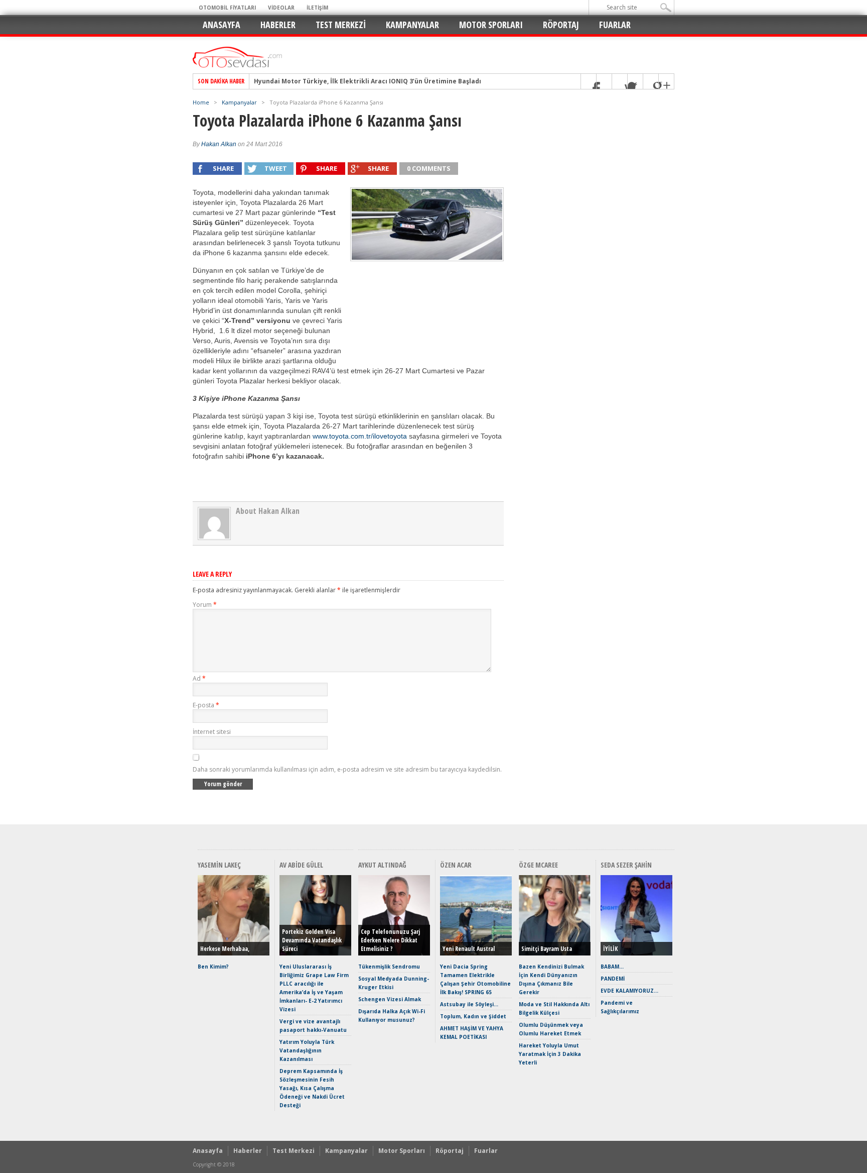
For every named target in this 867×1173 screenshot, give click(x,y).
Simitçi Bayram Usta (546, 948)
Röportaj (561, 25)
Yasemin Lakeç (219, 865)
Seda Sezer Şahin (626, 865)
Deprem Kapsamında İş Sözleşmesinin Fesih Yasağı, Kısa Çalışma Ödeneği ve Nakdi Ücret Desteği (312, 1088)
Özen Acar (456, 865)
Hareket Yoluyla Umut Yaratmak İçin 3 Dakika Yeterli (550, 1054)
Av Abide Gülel (301, 865)
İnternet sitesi (212, 731)
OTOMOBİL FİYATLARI (227, 7)
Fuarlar (615, 25)
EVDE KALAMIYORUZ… (629, 990)
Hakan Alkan (218, 144)
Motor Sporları (491, 25)
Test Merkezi (341, 25)
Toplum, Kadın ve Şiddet (473, 1016)
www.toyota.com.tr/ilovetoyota (360, 436)
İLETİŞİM (317, 7)
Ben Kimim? (213, 966)
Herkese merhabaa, (224, 948)
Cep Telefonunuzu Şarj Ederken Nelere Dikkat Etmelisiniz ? (390, 940)
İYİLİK (610, 948)
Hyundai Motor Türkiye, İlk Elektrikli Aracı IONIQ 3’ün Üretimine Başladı (367, 81)
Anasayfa (221, 25)
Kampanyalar (412, 25)
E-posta (206, 705)
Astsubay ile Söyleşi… (469, 1004)
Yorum (205, 604)
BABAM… (612, 966)
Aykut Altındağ (382, 865)
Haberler (278, 25)
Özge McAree (538, 865)
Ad (199, 678)
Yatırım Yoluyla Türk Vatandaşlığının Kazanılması (306, 1050)
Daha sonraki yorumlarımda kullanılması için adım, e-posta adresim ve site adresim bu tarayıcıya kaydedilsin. (347, 769)
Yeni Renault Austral (469, 948)
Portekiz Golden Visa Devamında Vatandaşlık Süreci (312, 940)
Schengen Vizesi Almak (389, 999)
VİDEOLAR (281, 7)
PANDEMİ (613, 978)
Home (201, 102)
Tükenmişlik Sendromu (389, 966)
